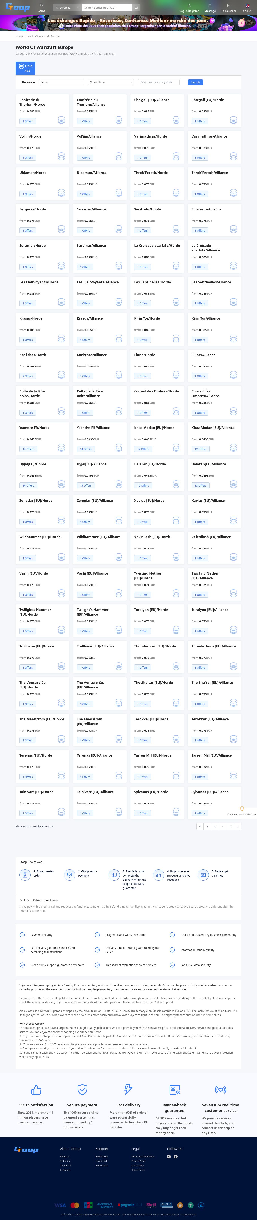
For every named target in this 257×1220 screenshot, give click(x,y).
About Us (65, 1156)
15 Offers (86, 485)
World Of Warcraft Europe (43, 36)
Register (193, 11)
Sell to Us (65, 1161)
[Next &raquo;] (237, 826)
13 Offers (200, 485)
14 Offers (28, 449)
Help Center (102, 1165)
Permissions (137, 1165)
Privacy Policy (138, 1161)
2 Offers (28, 376)
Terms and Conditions (142, 1156)
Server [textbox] (45, 82)
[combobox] (61, 82)
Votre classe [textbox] (97, 82)
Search (195, 82)
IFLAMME (65, 1170)
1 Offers (28, 121)
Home (19, 36)
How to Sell (101, 1161)
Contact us (65, 1165)
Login (183, 11)
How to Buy (102, 1156)
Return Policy (138, 1170)
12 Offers (143, 449)
